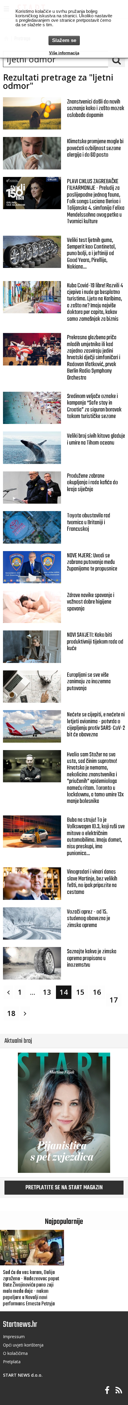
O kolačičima (15, 1353)
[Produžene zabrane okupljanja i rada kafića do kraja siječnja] (32, 487)
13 (47, 992)
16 (97, 992)
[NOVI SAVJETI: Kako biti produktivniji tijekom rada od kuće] (32, 646)
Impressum (14, 1336)
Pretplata (12, 1361)
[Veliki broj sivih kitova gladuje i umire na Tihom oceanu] (32, 447)
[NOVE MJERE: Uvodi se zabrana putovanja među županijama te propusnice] (32, 567)
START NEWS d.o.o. (23, 1375)
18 (11, 1013)
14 (64, 992)
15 (80, 992)
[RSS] (119, 1390)
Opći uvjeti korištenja (23, 1345)
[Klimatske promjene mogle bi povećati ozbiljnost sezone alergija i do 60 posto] (32, 153)
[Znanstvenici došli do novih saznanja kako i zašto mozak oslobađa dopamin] (32, 113)
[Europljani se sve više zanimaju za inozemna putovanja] (32, 686)
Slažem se (64, 40)
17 (114, 1000)
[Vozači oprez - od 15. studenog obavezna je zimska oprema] (32, 923)
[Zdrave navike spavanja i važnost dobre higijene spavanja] (32, 607)
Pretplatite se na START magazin (64, 1188)
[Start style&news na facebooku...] (107, 1390)
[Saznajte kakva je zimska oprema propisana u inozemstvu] (32, 963)
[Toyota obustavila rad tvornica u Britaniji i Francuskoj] (32, 527)
